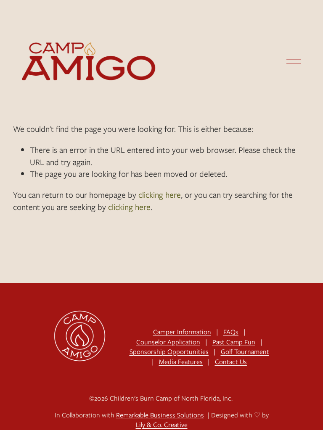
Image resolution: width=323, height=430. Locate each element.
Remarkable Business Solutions (160, 415)
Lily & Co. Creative (162, 425)
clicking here (159, 195)
